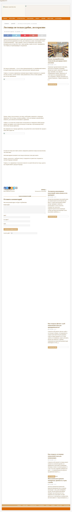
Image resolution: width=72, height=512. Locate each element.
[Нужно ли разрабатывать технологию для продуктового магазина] (58, 49)
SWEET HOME (50, 18)
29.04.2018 (7, 31)
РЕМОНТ (37, 18)
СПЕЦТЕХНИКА (30, 18)
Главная (5, 18)
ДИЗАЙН (43, 18)
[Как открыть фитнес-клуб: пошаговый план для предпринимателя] (58, 269)
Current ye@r (7, 233)
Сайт (5, 223)
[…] (48, 79)
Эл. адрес (6, 219)
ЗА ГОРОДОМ (58, 18)
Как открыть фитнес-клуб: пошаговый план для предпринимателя (56, 325)
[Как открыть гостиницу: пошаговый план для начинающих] (58, 399)
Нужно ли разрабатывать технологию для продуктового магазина (57, 61)
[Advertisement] (25, 58)
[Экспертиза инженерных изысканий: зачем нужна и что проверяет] (58, 136)
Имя (5, 215)
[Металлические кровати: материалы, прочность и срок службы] (58, 476)
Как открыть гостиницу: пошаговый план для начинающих (56, 456)
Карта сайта (12, 18)
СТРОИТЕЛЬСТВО (21, 18)
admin (13, 31)
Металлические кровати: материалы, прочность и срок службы (57, 480)
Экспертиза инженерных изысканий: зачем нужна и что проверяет (57, 193)
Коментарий (6, 204)
